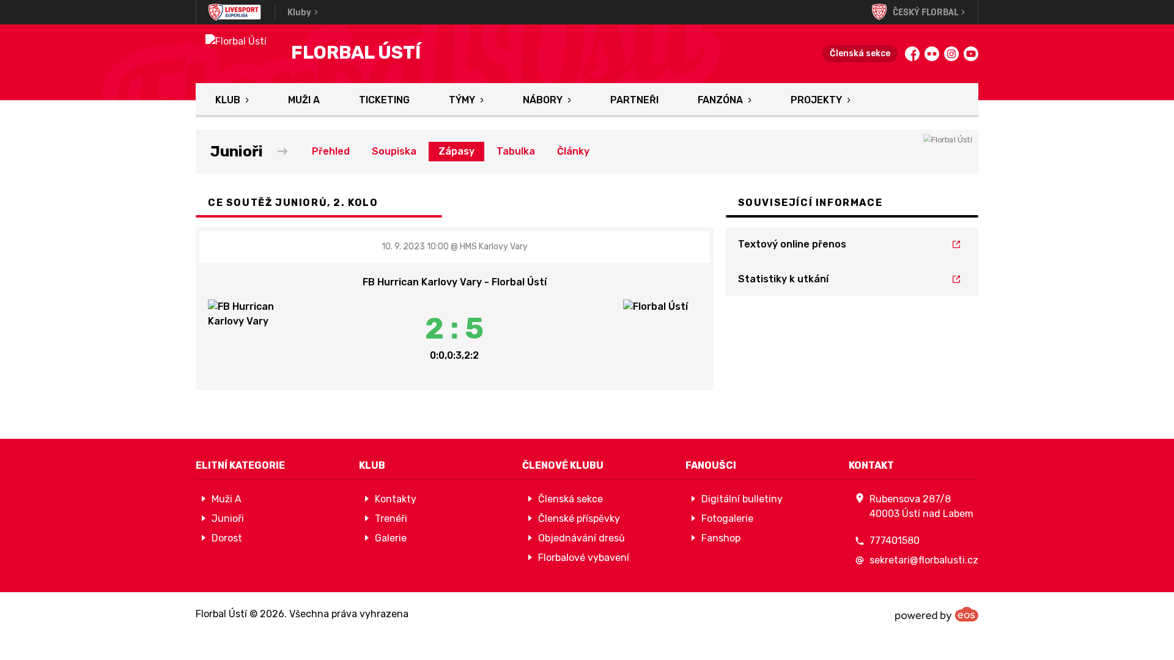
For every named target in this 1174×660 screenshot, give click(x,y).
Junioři (228, 518)
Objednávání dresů (581, 538)
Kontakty (395, 499)
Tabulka (516, 151)
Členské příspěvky (579, 518)
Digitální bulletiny (742, 499)
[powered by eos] (936, 614)
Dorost (227, 538)
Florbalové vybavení (583, 557)
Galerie (391, 538)
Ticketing (384, 100)
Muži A (304, 100)
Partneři (634, 100)
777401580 (894, 540)
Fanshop (720, 538)
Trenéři (391, 518)
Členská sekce (860, 53)
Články (573, 151)
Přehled (331, 151)
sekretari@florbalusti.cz (923, 560)
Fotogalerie (727, 518)
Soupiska (394, 151)
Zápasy (456, 151)
